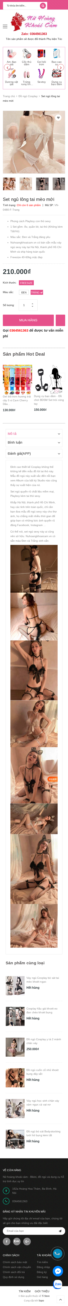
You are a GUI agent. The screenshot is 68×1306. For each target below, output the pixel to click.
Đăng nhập (43, 1267)
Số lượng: (9, 305)
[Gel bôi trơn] (41, 53)
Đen (23, 292)
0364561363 (18, 330)
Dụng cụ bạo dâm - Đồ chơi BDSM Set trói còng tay (18, 400)
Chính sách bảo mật (15, 1262)
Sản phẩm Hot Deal (24, 354)
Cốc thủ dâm (26, 63)
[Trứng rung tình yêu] (26, 73)
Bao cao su (57, 63)
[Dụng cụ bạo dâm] (56, 73)
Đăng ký (42, 1272)
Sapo (41, 1300)
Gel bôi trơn (41, 63)
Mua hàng (28, 320)
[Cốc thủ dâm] (26, 53)
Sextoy (41, 81)
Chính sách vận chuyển (17, 1267)
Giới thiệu (42, 1291)
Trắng (35, 292)
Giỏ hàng (42, 1277)
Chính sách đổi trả (14, 1272)
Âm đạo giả (11, 63)
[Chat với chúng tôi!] (58, 1271)
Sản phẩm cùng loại (25, 963)
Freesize (26, 283)
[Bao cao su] (56, 53)
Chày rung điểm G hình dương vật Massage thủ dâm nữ (48, 400)
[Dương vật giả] (11, 73)
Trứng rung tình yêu (26, 84)
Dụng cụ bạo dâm (56, 83)
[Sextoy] (41, 73)
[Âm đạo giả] (11, 53)
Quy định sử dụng (13, 1277)
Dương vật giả (11, 83)
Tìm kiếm (42, 1262)
